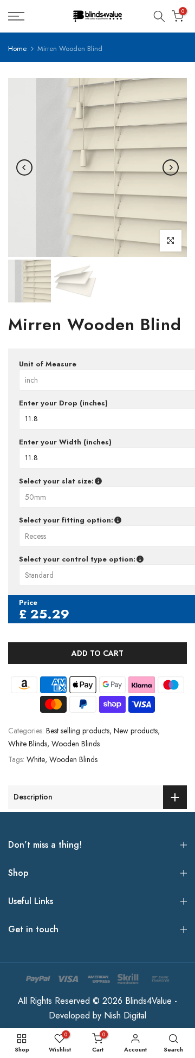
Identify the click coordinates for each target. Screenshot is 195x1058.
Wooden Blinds (75, 743)
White (36, 759)
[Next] (170, 167)
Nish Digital (125, 1015)
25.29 (49, 613)
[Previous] (24, 167)
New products (136, 730)
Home (17, 48)
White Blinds (27, 743)
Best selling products (77, 730)
